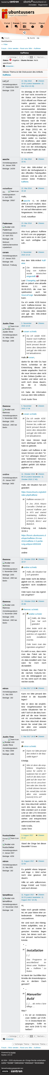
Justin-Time (8, 323)
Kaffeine (37, 49)
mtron (5, 688)
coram (6, 252)
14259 (12, 169)
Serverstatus (39, 1063)
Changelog (31, 280)
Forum (16, 23)
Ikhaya (33, 23)
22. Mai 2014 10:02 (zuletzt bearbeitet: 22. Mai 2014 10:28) (32, 83)
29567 (12, 200)
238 (11, 239)
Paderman (7, 223)
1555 (12, 421)
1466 (12, 341)
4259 (12, 856)
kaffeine (24, 182)
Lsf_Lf (6, 81)
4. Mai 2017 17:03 (28, 688)
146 (11, 910)
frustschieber (9, 835)
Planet (42, 23)
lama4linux (8, 895)
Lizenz (3, 1063)
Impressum (29, 1063)
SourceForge (27, 295)
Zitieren (41, 81)
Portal (7, 23)
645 (11, 262)
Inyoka (13, 1053)
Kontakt (10, 1063)
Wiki (24, 23)
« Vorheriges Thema (21, 1044)
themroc (6, 406)
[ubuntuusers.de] (18, 14)
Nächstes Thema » (39, 1044)
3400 (12, 484)
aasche (6, 159)
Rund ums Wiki (26, 49)
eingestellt (31, 276)
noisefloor (7, 188)
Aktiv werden (13, 49)
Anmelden (32, 5)
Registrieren (43, 5)
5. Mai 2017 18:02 (28, 736)
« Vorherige (12, 57)
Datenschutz (19, 1063)
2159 (12, 90)
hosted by (5, 2)
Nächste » (41, 57)
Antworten (9, 66)
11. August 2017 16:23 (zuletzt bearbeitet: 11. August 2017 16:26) (32, 897)
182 (11, 698)
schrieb (33, 331)
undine (6, 474)
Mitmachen (24, 29)
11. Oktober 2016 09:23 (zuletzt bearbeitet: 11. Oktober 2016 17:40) (32, 476)
